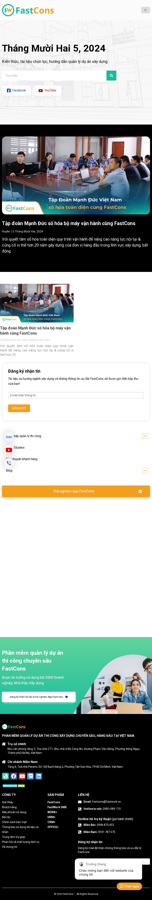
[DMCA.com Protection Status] (14, 786)
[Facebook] (13, 776)
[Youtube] (22, 776)
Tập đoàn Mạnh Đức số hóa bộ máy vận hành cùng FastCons (68, 223)
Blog (9, 470)
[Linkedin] (38, 776)
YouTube (50, 90)
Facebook (18, 90)
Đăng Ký (19, 408)
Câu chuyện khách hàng (21, 459)
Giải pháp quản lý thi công (23, 436)
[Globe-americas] (5, 776)
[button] (76, 491)
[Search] (111, 76)
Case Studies (15, 447)
